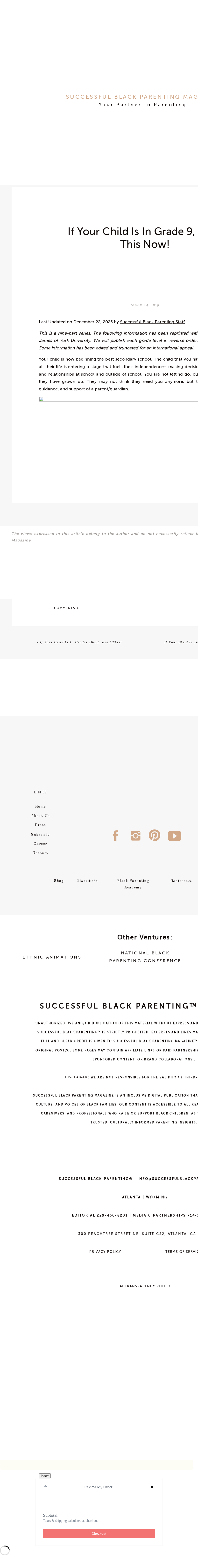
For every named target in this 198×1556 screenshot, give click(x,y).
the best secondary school (124, 359)
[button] (45, 1487)
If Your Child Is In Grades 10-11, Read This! (81, 642)
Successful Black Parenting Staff (152, 322)
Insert (45, 1476)
